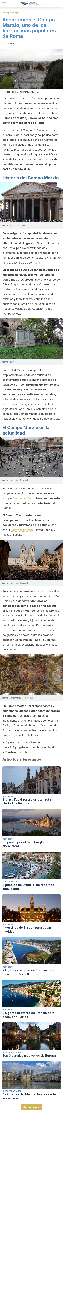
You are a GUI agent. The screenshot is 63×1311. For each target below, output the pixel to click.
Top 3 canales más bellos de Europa (29, 1055)
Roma (36, 262)
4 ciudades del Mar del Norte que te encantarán (29, 1096)
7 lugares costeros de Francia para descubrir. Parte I (28, 1015)
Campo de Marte (23, 498)
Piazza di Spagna (22, 529)
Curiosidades (9, 881)
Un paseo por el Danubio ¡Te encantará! (23, 844)
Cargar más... (31, 1107)
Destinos (7, 796)
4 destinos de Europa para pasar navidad (26, 929)
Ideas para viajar (10, 12)
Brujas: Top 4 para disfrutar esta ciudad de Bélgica (26, 801)
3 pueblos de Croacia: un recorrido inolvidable (28, 887)
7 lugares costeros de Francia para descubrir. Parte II (28, 972)
